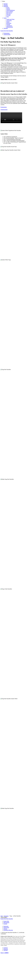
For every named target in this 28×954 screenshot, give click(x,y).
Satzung (5, 928)
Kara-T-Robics (9, 11)
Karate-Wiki (6, 921)
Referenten (8, 23)
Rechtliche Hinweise (8, 930)
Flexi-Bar (8, 14)
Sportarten (5, 6)
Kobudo (8, 9)
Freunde (8, 24)
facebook (5, 947)
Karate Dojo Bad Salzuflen (7, 30)
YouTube (5, 950)
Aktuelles (5, 5)
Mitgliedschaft (9, 27)
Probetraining (6, 33)
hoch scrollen (4, 917)
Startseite (5, 3)
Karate (7, 7)
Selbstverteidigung (10, 10)
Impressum (5, 926)
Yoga (7, 16)
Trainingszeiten (6, 34)
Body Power (9, 12)
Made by (5, 952)
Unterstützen (9, 25)
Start (2, 916)
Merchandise (6, 922)
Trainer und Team (10, 19)
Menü (3, 1)
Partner (8, 21)
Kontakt (5, 923)
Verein (4, 18)
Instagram (5, 949)
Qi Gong (8, 15)
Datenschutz (6, 927)
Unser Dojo (9, 20)
